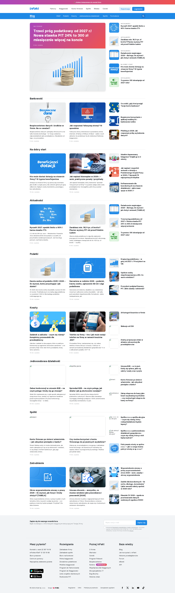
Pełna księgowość (66, 559)
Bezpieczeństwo (95, 562)
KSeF (59, 16)
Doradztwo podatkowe (68, 562)
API (120, 565)
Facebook (122, 588)
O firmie (92, 549)
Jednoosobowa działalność (89, 16)
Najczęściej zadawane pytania (41, 562)
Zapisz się (141, 523)
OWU (79, 588)
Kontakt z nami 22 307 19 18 (40, 549)
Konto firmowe (77, 9)
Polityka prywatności (91, 588)
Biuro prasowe (35, 556)
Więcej (131, 530)
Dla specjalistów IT (96, 571)
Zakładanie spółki (66, 553)
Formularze (114, 16)
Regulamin (71, 588)
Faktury (53, 9)
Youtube (138, 588)
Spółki (105, 16)
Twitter (127, 588)
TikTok (143, 588)
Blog (32, 16)
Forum (121, 559)
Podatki (66, 16)
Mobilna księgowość (67, 565)
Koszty (74, 16)
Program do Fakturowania (69, 568)
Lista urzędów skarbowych (70, 574)
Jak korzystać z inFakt (127, 553)
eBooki (121, 562)
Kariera (92, 565)
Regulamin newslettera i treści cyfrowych (125, 527)
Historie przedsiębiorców (128, 556)
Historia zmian (94, 577)
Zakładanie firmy (66, 549)
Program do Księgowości (69, 571)
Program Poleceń (95, 559)
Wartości (92, 553)
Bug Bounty (93, 574)
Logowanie (138, 9)
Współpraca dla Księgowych (100, 568)
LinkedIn (133, 588)
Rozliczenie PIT (65, 577)
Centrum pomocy (36, 559)
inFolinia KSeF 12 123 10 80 (40, 553)
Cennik (105, 9)
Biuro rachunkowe (66, 556)
